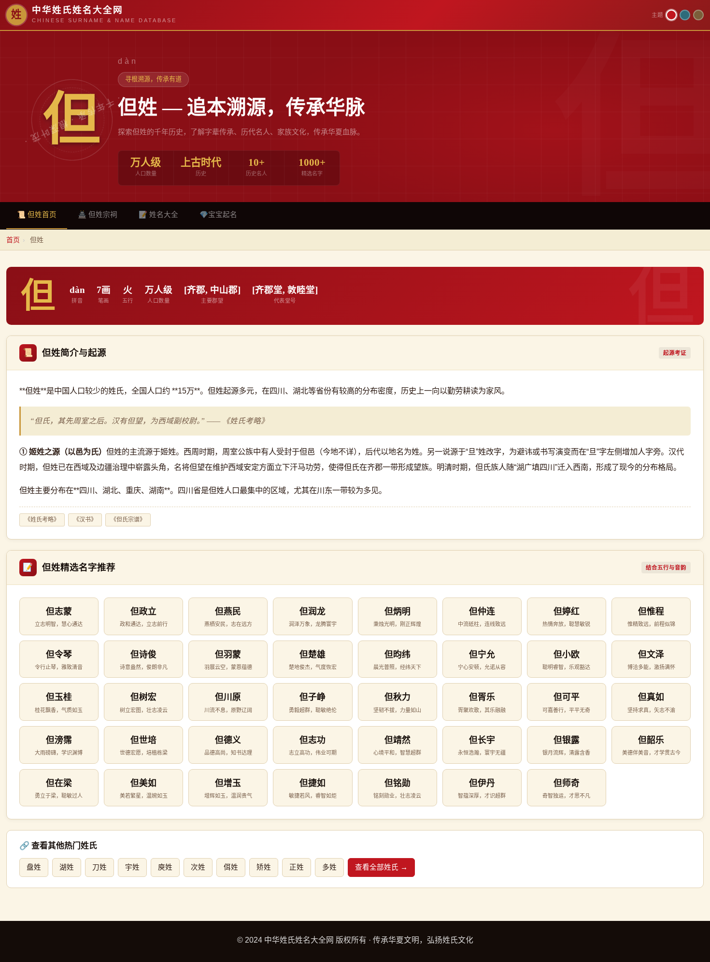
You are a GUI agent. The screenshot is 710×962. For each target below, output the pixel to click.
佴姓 (231, 867)
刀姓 (99, 867)
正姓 (296, 867)
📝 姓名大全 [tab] (158, 215)
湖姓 (66, 867)
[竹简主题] (698, 15)
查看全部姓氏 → (381, 867)
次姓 (198, 867)
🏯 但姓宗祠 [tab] (97, 215)
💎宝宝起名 (218, 215)
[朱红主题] (671, 15)
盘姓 (34, 867)
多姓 (329, 867)
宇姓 (132, 867)
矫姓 (263, 867)
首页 (13, 240)
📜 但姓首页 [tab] (37, 215)
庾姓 (165, 867)
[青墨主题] (685, 15)
